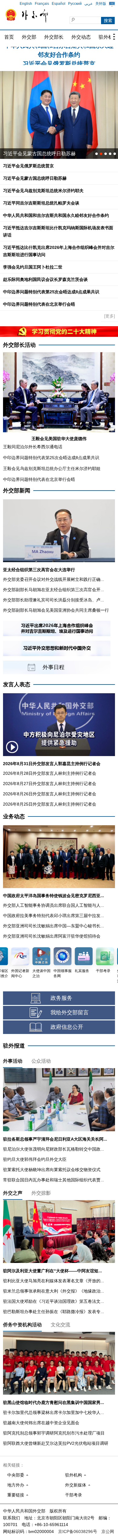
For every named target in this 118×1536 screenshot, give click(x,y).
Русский (75, 4)
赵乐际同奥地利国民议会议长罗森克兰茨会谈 (45, 279)
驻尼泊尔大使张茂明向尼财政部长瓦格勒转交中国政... (53, 1149)
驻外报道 (14, 1046)
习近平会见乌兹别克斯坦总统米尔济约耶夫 (49, 153)
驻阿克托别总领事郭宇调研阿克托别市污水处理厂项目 (54, 1433)
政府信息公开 (67, 1027)
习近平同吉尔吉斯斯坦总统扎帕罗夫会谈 (41, 203)
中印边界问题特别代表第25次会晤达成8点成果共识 (51, 291)
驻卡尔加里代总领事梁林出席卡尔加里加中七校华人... (53, 1412)
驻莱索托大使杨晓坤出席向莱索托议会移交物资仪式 (51, 1169)
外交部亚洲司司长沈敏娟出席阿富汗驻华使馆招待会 (51, 936)
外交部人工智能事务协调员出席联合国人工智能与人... (53, 905)
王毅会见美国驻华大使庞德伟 (59, 438)
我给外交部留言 (70, 1013)
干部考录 (73, 1495)
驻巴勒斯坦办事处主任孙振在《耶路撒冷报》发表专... (53, 1311)
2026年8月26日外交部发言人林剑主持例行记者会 (49, 793)
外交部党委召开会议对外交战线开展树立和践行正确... (53, 579)
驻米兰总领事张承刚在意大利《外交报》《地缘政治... (53, 1291)
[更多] (109, 316)
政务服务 (61, 998)
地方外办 (15, 1485)
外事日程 (53, 667)
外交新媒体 (75, 1485)
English (26, 4)
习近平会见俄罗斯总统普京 (59, 51)
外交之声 (12, 1193)
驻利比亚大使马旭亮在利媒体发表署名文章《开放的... (53, 1280)
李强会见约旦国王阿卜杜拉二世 (32, 267)
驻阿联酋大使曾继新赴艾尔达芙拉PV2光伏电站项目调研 (55, 1443)
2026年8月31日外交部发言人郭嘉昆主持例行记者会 (51, 763)
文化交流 (60, 1324)
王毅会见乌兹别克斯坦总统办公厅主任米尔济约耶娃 (51, 468)
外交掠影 (41, 1193)
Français (42, 4)
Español (58, 4)
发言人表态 (16, 684)
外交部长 (54, 37)
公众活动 (41, 1061)
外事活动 (12, 1061)
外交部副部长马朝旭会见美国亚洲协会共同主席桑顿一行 (56, 610)
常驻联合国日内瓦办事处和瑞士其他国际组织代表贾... (53, 1179)
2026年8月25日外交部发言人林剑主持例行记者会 (49, 804)
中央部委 (15, 1475)
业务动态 (14, 816)
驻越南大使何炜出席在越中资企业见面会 (41, 1422)
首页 (9, 37)
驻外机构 (73, 1475)
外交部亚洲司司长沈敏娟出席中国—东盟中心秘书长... (53, 925)
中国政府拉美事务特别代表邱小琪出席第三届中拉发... (53, 915)
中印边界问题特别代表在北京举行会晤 (39, 304)
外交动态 (81, 37)
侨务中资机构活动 (22, 1324)
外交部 (29, 37)
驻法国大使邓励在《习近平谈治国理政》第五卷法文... (53, 1301)
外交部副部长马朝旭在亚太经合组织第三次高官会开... (53, 589)
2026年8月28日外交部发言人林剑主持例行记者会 (49, 773)
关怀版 (100, 4)
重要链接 (15, 1495)
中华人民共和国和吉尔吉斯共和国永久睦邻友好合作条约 (56, 215)
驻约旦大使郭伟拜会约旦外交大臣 (35, 1159)
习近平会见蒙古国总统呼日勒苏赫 (35, 178)
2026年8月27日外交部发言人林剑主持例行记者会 (49, 783)
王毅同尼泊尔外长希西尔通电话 (32, 446)
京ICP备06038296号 (77, 1531)
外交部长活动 (19, 345)
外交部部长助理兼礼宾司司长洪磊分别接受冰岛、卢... (53, 599)
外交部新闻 (16, 491)
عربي (88, 4)
